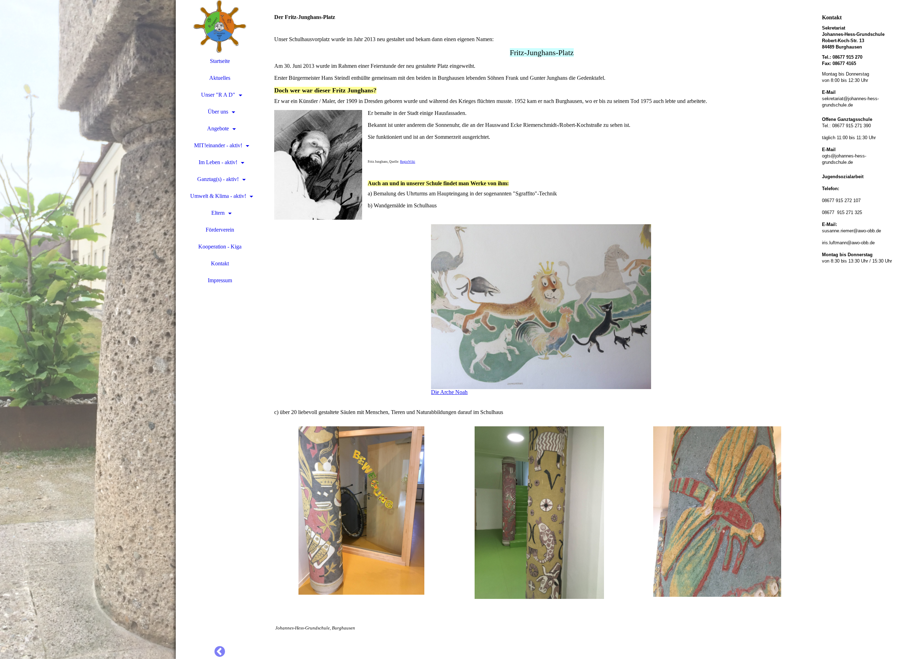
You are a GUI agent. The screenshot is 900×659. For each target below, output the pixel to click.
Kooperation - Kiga (220, 247)
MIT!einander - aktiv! (218, 145)
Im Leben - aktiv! (218, 162)
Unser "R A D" (218, 95)
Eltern (218, 213)
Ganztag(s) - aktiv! (218, 179)
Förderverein (220, 230)
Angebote (218, 128)
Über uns (218, 112)
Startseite (220, 61)
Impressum (220, 280)
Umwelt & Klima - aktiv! (218, 196)
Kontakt (220, 263)
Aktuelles (219, 78)
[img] (88, 329)
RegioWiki (407, 161)
